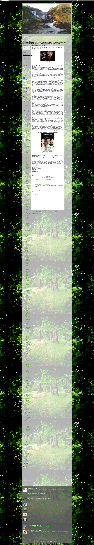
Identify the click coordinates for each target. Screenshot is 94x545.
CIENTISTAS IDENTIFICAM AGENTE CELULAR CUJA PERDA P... (27, 126)
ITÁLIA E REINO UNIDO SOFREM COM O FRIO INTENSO (27, 346)
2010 (25, 466)
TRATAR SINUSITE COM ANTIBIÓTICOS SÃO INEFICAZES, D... (27, 259)
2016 (25, 92)
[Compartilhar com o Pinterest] (50, 179)
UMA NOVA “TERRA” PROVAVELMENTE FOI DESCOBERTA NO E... (27, 409)
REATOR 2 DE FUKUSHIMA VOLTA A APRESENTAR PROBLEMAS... (27, 318)
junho (26, 106)
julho (26, 105)
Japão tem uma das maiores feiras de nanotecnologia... (27, 232)
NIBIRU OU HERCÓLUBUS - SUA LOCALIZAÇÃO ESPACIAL (36, 493)
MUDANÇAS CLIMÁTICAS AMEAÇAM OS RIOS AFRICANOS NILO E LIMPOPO (39, 498)
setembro (26, 102)
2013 (25, 96)
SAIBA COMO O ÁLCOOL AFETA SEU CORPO (27, 309)
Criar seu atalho (25, 79)
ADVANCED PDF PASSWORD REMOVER (27, 333)
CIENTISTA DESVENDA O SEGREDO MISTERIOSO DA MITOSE (27, 168)
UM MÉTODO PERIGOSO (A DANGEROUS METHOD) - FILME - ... (27, 422)
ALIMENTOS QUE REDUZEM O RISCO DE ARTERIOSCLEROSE (27, 293)
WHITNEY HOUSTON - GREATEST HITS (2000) (27, 342)
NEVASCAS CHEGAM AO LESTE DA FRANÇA (27, 418)
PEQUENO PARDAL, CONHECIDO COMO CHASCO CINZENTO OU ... (27, 253)
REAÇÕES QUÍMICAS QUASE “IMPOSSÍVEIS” (27, 446)
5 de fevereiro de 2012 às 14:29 (45, 190)
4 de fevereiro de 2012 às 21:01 (44, 184)
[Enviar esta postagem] (45, 179)
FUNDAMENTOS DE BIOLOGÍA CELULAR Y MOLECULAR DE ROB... (27, 323)
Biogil (26, 6)
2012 (25, 97)
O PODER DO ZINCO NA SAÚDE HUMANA (34, 530)
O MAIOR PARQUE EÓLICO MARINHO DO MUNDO (27, 355)
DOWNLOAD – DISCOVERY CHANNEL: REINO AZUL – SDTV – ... (27, 224)
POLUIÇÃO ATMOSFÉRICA (27, 391)
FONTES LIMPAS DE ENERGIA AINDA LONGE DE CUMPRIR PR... (27, 365)
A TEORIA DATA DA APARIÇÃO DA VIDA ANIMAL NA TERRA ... (27, 400)
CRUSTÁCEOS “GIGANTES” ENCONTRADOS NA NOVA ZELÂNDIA (27, 414)
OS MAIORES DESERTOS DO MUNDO (27, 228)
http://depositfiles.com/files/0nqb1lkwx (48, 177)
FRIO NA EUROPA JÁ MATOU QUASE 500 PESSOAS (27, 382)
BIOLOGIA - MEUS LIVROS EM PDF (33, 488)
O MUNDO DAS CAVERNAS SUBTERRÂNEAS (27, 313)
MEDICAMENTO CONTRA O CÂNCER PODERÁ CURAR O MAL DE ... (27, 360)
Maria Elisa (36, 184)
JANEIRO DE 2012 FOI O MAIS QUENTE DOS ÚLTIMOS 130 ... (27, 200)
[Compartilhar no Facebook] (49, 179)
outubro (26, 101)
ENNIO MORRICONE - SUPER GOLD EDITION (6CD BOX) (27, 163)
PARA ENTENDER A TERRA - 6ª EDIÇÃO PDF (34, 503)
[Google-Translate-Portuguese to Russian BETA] (27, 49)
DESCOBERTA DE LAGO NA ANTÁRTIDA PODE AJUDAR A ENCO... (27, 247)
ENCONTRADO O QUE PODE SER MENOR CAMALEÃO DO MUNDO (27, 269)
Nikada (51, 541)
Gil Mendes (36, 190)
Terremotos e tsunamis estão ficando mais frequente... (27, 289)
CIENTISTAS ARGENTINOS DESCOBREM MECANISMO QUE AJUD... (27, 299)
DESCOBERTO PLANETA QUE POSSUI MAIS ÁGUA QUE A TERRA (27, 158)
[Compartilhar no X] (48, 179)
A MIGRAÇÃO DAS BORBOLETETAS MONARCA (27, 351)
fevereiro (26, 111)
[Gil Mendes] (24, 78)
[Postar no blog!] (47, 179)
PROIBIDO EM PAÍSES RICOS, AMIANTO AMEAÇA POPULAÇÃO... (27, 184)
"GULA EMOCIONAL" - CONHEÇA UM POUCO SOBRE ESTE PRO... (27, 395)
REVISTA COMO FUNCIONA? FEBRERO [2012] (27, 136)
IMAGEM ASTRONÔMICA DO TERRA (27, 450)
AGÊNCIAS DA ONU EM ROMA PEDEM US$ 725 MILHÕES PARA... (27, 236)
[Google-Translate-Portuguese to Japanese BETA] (24, 49)
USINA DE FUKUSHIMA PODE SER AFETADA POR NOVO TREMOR (27, 278)
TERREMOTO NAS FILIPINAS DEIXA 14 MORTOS (27, 404)
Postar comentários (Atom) (39, 213)
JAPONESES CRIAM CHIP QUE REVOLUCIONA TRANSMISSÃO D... (27, 146)
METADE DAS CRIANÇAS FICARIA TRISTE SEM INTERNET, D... (27, 441)
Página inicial (48, 211)
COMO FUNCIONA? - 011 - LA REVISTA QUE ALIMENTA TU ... (27, 430)
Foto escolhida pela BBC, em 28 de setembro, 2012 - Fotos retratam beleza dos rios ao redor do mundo (39, 35)
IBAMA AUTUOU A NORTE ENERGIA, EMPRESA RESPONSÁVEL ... (27, 206)
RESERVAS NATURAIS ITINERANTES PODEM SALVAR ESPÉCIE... (27, 178)
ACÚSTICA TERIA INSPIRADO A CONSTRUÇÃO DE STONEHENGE (27, 212)
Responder (36, 187)
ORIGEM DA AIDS (27, 216)
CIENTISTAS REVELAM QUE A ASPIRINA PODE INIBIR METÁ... (27, 284)
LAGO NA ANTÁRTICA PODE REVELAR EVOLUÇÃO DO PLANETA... (27, 371)
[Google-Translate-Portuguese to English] (26, 49)
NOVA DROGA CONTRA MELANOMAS (27, 122)
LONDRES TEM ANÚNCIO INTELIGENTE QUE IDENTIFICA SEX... (27, 141)
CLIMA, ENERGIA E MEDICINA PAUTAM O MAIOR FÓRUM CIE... (27, 242)
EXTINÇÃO (26, 339)
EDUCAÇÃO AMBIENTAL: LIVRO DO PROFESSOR (27, 337)
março (26, 110)
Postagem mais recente (37, 211)
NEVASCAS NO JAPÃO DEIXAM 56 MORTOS (27, 426)
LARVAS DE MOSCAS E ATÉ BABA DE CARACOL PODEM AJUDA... (27, 454)
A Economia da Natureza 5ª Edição (32, 508)
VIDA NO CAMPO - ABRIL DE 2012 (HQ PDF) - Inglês (27, 114)
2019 (25, 88)
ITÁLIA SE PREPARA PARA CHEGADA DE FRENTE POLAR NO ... (27, 377)
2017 (25, 91)
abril (26, 109)
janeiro (26, 463)
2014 (25, 95)
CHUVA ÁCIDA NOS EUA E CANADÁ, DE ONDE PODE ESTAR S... (27, 119)
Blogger (58, 541)
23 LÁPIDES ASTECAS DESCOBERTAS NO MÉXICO (27, 264)
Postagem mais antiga (58, 211)
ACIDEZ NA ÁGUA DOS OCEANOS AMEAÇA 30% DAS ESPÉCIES (27, 195)
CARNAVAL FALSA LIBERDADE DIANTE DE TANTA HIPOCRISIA (27, 173)
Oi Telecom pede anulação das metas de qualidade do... (27, 460)
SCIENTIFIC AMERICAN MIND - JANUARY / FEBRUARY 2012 (27, 387)
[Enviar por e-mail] (46, 179)
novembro (26, 100)
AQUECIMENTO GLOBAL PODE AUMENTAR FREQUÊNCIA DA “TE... (27, 273)
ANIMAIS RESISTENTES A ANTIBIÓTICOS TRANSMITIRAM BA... (27, 152)
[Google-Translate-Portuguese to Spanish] (29, 49)
